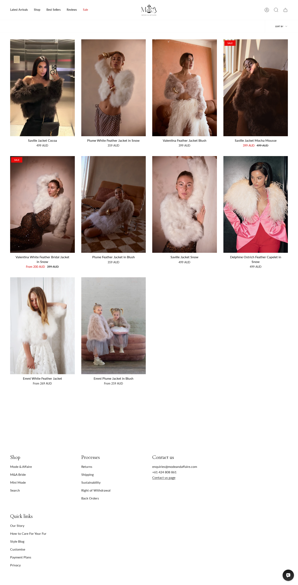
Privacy (15, 565)
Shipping (87, 474)
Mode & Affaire (21, 466)
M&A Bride (18, 474)
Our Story (17, 525)
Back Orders (90, 498)
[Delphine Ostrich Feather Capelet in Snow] (255, 204)
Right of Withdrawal (95, 490)
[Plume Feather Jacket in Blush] (113, 204)
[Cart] (285, 9)
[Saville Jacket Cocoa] (42, 87)
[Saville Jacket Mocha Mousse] (255, 87)
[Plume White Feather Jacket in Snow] (113, 87)
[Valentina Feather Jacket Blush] (184, 87)
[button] (37, 10)
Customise (17, 549)
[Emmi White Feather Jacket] (42, 325)
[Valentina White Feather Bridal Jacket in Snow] (42, 204)
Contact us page (163, 477)
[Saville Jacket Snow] (184, 204)
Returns (86, 466)
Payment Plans (20, 557)
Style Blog (17, 541)
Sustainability (91, 482)
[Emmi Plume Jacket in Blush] (113, 325)
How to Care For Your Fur (28, 533)
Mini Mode (18, 482)
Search (15, 490)
